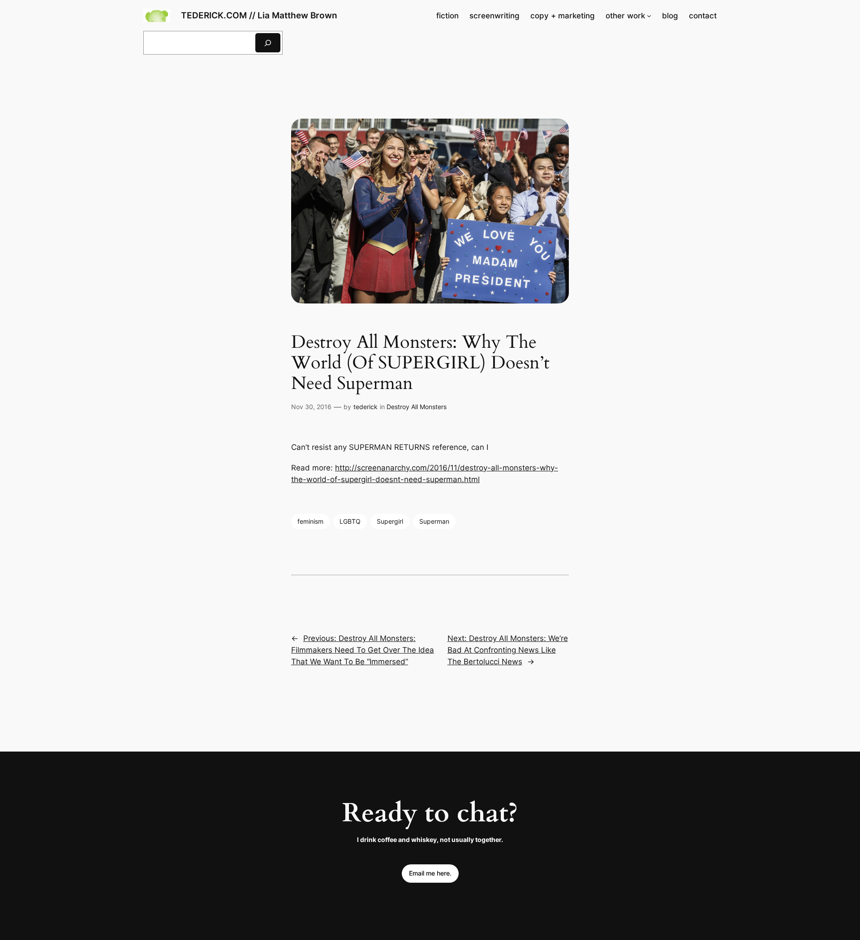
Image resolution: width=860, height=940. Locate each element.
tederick (365, 406)
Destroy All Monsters (417, 406)
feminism (310, 521)
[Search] (267, 42)
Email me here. (430, 873)
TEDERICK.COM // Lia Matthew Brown (259, 15)
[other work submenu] (649, 15)
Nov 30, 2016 (311, 406)
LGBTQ (350, 521)
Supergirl (390, 521)
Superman (434, 521)
